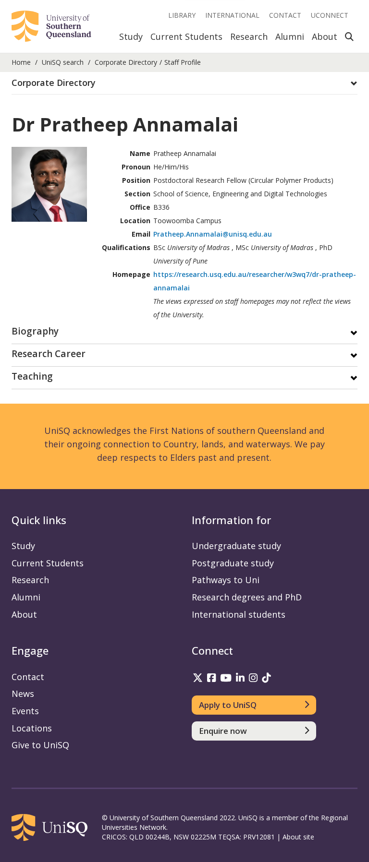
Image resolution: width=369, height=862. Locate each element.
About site (298, 836)
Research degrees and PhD (247, 597)
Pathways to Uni (225, 580)
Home (21, 62)
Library (182, 15)
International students (238, 614)
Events (25, 711)
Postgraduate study (233, 563)
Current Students (186, 36)
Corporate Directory (126, 62)
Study (131, 36)
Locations (32, 728)
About (324, 36)
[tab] (184, 83)
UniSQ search (63, 62)
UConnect (329, 15)
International (232, 15)
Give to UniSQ (40, 745)
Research (249, 36)
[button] (184, 83)
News (23, 693)
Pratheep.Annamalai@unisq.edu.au (212, 234)
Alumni (289, 36)
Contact (285, 15)
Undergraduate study (236, 545)
